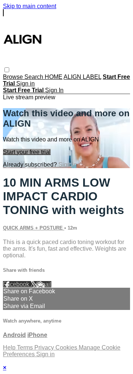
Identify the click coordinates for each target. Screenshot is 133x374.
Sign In (54, 90)
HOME (53, 77)
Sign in (25, 83)
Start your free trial (27, 152)
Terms (25, 347)
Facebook (17, 284)
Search (34, 77)
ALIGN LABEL (82, 77)
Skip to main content (29, 6)
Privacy (44, 347)
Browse (13, 77)
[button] (6, 69)
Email (43, 284)
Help (10, 347)
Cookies (67, 347)
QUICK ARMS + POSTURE (33, 228)
